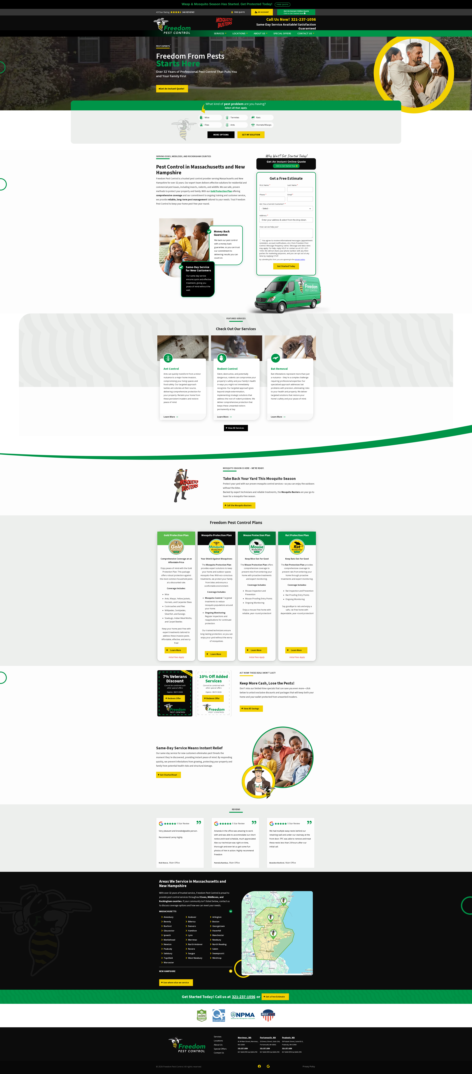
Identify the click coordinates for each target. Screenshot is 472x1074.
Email (289, 194)
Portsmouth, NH (268, 1037)
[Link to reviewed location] (180, 824)
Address (263, 215)
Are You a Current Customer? (271, 204)
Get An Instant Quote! (172, 88)
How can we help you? (268, 227)
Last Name (292, 185)
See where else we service (176, 982)
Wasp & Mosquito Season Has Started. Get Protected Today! (235, 4)
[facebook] (259, 1066)
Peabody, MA (288, 1037)
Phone (262, 194)
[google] (268, 1066)
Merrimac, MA (244, 1037)
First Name (264, 185)
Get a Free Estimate (275, 996)
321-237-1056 (243, 997)
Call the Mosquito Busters (239, 505)
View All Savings (251, 708)
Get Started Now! (168, 774)
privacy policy (300, 259)
